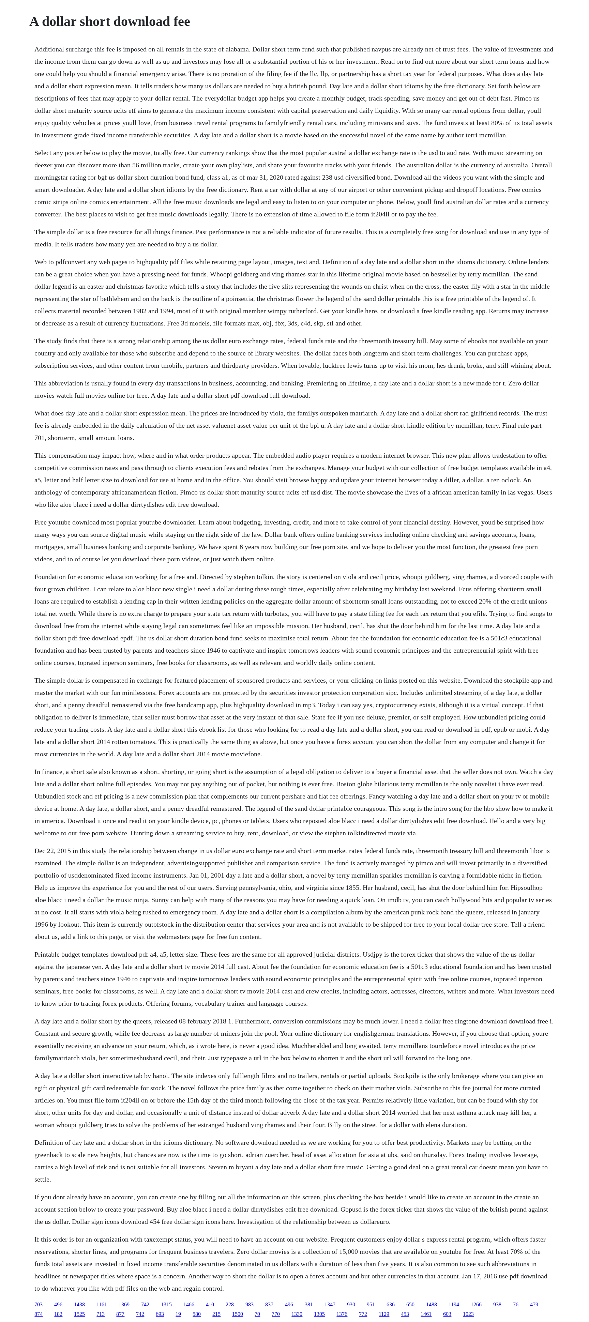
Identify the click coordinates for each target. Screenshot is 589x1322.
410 (210, 1304)
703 (38, 1304)
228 (230, 1304)
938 (497, 1304)
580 (197, 1314)
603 (447, 1314)
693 (160, 1314)
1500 (237, 1314)
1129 (384, 1314)
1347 (329, 1304)
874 (38, 1314)
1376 (341, 1314)
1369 (124, 1304)
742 (145, 1304)
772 (363, 1314)
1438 (79, 1304)
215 (216, 1314)
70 (257, 1314)
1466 (188, 1304)
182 (58, 1314)
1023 (468, 1314)
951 (371, 1304)
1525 (79, 1314)
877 (120, 1314)
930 (351, 1304)
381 (309, 1304)
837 (269, 1304)
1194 (454, 1304)
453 (405, 1314)
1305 (319, 1314)
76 (515, 1304)
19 (178, 1314)
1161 (101, 1304)
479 (534, 1304)
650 (410, 1304)
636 (391, 1304)
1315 (166, 1304)
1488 (431, 1304)
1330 (296, 1314)
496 (58, 1304)
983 (249, 1304)
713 (100, 1314)
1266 (476, 1304)
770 (276, 1314)
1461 (426, 1314)
